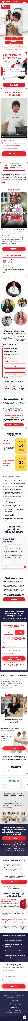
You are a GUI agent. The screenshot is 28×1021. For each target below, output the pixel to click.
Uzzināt (14, 599)
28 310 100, (8, 1)
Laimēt (14, 84)
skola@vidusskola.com (16, 1012)
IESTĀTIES (14, 42)
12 (24, 638)
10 (16, 638)
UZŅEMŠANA (14, 38)
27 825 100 (15, 1)
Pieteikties (14, 154)
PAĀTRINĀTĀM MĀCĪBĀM (14, 658)
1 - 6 (8, 632)
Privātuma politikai (11, 77)
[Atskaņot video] (7, 306)
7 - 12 (19, 632)
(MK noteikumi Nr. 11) (20, 620)
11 (20, 638)
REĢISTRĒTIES (14, 838)
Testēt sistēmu (14, 748)
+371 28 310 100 (16, 1010)
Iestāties (14, 881)
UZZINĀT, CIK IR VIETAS (14, 424)
